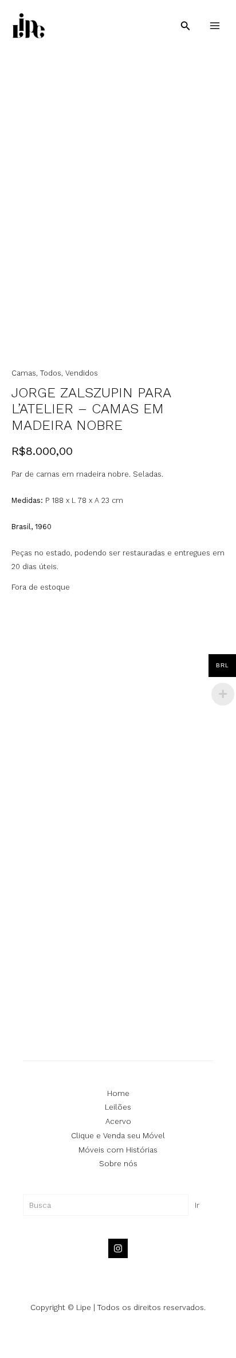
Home (118, 1093)
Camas (23, 373)
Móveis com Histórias (118, 1150)
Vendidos (81, 373)
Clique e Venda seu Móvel (118, 1135)
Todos (50, 373)
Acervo (118, 1121)
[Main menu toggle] (215, 25)
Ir (197, 1205)
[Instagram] (118, 1248)
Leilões (118, 1107)
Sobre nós (118, 1163)
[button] (185, 26)
